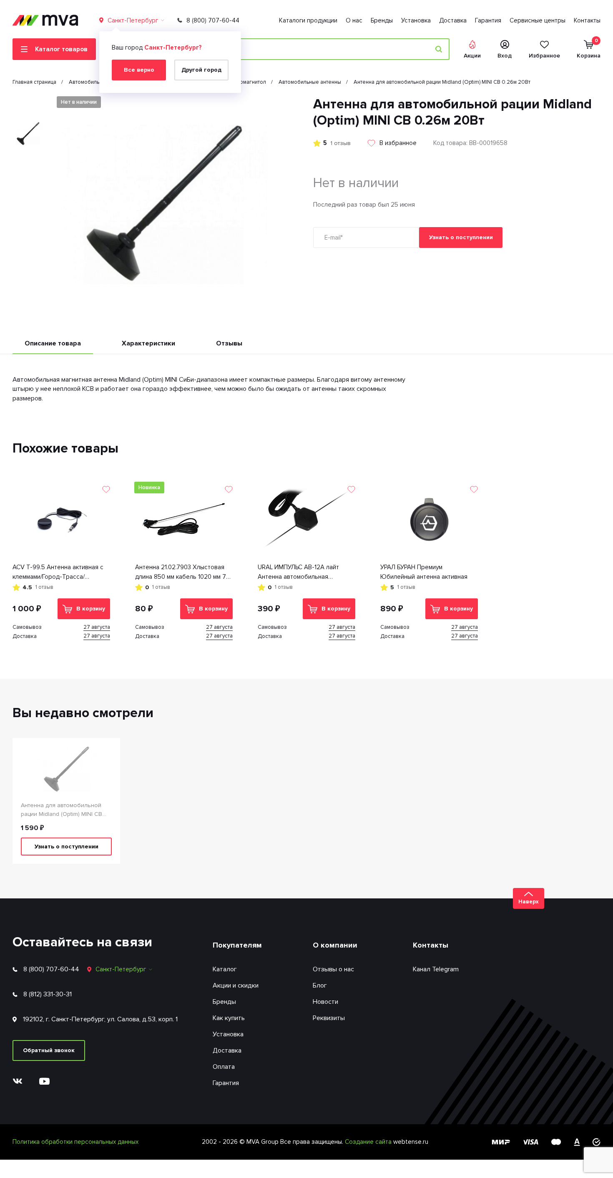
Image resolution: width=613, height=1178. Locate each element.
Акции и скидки (236, 985)
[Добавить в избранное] (106, 489)
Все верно (139, 69)
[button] (28, 103)
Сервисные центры (537, 20)
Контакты (587, 20)
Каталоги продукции (308, 20)
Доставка (453, 20)
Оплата (224, 1067)
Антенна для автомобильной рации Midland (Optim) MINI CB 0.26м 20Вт (61, 810)
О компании (335, 945)
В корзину (90, 608)
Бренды (382, 20)
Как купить (229, 1018)
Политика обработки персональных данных (75, 1141)
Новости (325, 1002)
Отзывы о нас (333, 969)
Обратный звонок (49, 1050)
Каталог (225, 969)
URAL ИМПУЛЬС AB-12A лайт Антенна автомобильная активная (298, 572)
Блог (320, 985)
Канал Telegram (436, 969)
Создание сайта (369, 1141)
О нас (354, 20)
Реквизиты (329, 1018)
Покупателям (237, 945)
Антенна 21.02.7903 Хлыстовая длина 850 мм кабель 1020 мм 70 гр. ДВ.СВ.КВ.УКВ (182, 572)
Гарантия (488, 20)
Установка (416, 20)
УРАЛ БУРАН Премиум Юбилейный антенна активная (423, 571)
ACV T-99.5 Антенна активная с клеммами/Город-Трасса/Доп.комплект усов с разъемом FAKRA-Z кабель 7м (58, 572)
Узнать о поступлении (461, 237)
